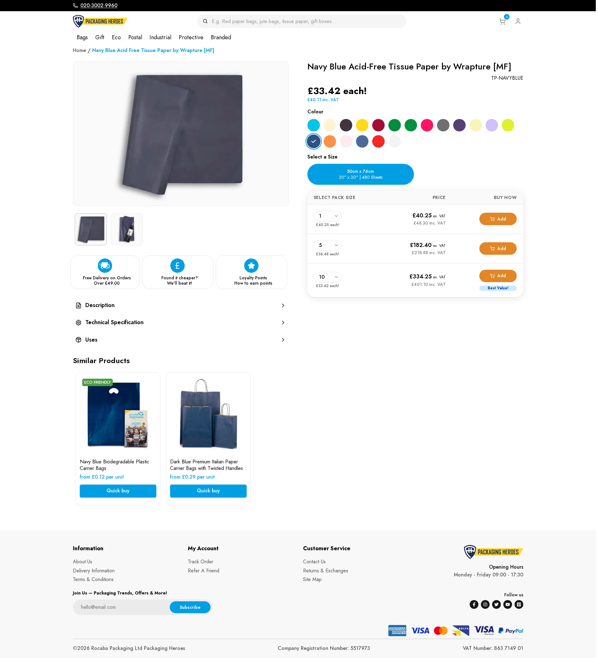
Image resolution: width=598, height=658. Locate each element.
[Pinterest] (519, 604)
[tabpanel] (415, 244)
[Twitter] (496, 604)
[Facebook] (474, 604)
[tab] (360, 174)
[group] (181, 305)
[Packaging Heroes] (100, 21)
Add (501, 219)
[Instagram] (485, 604)
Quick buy (118, 490)
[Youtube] (507, 604)
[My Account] (518, 21)
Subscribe (190, 607)
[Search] (207, 21)
